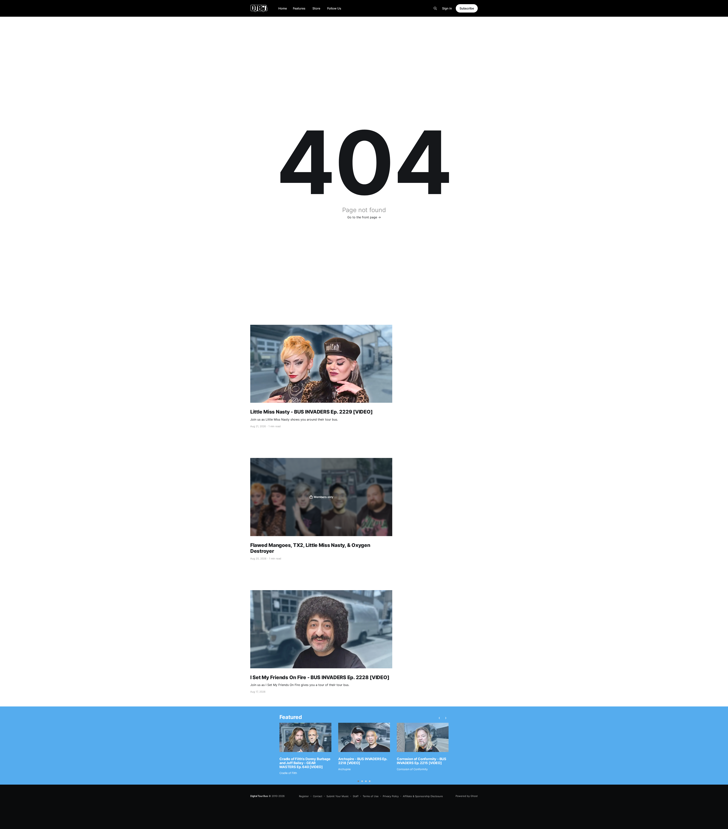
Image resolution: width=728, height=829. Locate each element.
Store (316, 8)
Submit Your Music (337, 796)
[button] (358, 781)
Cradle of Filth (288, 773)
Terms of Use (371, 796)
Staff (356, 796)
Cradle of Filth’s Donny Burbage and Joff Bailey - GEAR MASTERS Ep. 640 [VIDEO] (304, 763)
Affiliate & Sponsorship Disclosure (423, 796)
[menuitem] (282, 8)
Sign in (447, 8)
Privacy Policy (391, 796)
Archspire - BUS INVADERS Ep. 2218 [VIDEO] (362, 761)
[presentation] (439, 717)
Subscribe (467, 8)
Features (299, 8)
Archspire (344, 769)
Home (282, 8)
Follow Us (334, 8)
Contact (317, 796)
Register (304, 796)
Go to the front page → (364, 217)
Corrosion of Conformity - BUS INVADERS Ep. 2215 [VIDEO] (421, 761)
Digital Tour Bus (259, 796)
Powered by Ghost (467, 796)
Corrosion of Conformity (412, 769)
